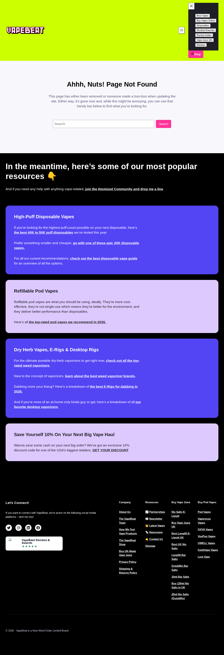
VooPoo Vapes (206, 536)
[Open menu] (181, 30)
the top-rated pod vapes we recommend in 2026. (67, 322)
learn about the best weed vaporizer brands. (100, 376)
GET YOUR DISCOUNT (110, 450)
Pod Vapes (204, 511)
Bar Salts (183, 576)
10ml (175, 576)
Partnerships (157, 511)
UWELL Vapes (206, 543)
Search (163, 124)
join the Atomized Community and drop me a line (123, 189)
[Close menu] (191, 6)
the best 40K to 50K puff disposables (43, 232)
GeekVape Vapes (208, 549)
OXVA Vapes (205, 529)
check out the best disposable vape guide (103, 258)
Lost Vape (204, 556)
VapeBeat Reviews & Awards (36, 541)
